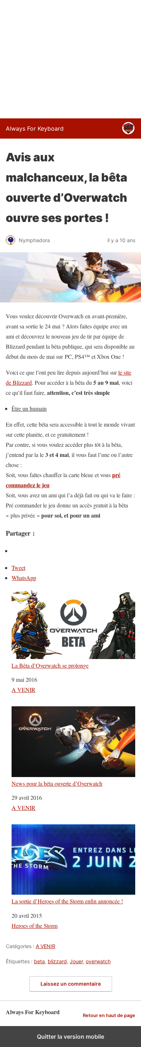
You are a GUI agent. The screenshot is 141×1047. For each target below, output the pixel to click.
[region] (70, 57)
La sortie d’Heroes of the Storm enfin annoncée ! (67, 900)
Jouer (76, 961)
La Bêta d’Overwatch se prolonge (50, 665)
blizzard (57, 961)
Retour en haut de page (109, 1015)
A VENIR (23, 689)
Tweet (18, 567)
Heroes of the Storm (34, 925)
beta (39, 961)
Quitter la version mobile (70, 1036)
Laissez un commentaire (70, 984)
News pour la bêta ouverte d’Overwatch (57, 783)
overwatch (98, 961)
